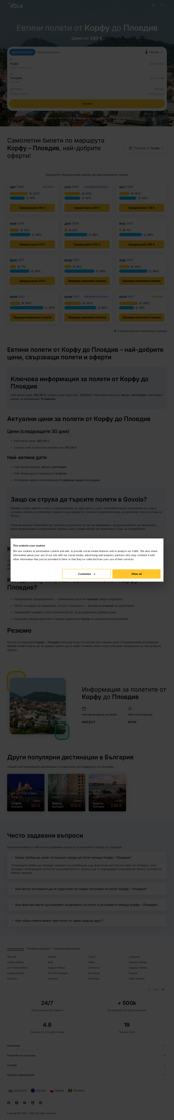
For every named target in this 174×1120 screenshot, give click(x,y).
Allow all (136, 573)
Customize (84, 573)
